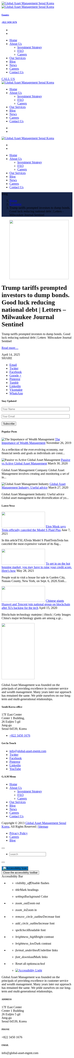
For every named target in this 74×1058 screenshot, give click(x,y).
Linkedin (15, 765)
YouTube (15, 769)
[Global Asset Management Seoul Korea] (28, 5)
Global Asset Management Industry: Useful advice (34, 485)
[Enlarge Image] (39, 278)
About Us (15, 787)
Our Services (17, 802)
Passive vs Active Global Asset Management (36, 461)
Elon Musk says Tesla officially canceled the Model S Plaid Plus (34, 528)
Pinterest (14, 761)
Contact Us (16, 816)
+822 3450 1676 (9, 22)
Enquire (5, 15)
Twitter (13, 754)
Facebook (15, 758)
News (13, 809)
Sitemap (43, 826)
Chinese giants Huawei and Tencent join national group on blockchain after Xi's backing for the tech (36, 604)
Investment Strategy (29, 47)
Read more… (10, 348)
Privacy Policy (18, 833)
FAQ (20, 51)
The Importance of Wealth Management (31, 441)
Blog (12, 805)
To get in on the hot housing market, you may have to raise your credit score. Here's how (37, 567)
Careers (22, 54)
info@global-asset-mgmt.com (27, 751)
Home (13, 784)
